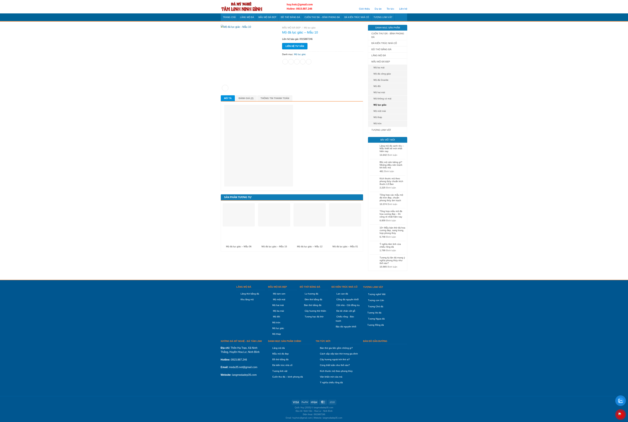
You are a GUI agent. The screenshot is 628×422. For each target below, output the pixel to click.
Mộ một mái (380, 111)
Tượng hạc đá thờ (313, 316)
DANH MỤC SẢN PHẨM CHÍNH (284, 341)
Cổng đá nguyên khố (347, 299)
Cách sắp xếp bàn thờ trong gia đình (339, 353)
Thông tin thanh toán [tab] (275, 98)
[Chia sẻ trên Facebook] (285, 61)
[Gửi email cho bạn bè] (297, 61)
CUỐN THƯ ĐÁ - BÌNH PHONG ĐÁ (387, 35)
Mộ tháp (378, 117)
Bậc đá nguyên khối (346, 326)
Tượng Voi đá (374, 312)
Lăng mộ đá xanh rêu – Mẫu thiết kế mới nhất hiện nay (392, 148)
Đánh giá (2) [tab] (246, 98)
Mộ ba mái (379, 67)
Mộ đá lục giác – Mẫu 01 (345, 246)
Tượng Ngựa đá (376, 318)
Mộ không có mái (382, 98)
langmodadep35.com (244, 374)
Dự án (378, 8)
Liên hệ (403, 8)
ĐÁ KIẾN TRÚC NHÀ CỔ (356, 17)
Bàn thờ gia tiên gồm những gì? (336, 348)
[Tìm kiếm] (403, 17)
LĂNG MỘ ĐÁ (247, 17)
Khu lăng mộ (247, 299)
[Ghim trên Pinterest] (302, 61)
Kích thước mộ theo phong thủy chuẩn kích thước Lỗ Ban (391, 181)
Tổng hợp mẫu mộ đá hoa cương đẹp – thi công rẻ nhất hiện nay (391, 214)
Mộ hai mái (379, 92)
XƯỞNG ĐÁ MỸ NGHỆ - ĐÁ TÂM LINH (241, 341)
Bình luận (388, 155)
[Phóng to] (225, 88)
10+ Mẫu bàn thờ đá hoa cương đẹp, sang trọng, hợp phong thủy (392, 230)
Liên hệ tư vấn (295, 46)
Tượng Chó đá (375, 306)
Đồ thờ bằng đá (280, 359)
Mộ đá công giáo (382, 73)
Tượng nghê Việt (376, 294)
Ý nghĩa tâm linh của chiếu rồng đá (390, 245)
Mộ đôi (377, 86)
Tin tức (390, 8)
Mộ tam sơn (279, 293)
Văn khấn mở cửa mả (331, 376)
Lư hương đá (311, 293)
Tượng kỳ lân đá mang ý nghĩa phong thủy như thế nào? (392, 260)
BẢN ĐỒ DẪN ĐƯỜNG (375, 341)
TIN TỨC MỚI (323, 341)
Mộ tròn (378, 123)
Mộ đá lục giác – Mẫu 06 (239, 246)
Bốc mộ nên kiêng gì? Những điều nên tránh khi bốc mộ (391, 165)
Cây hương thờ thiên (315, 311)
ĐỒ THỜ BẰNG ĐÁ (290, 17)
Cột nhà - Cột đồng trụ (348, 305)
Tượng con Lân (375, 300)
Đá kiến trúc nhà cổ (282, 365)
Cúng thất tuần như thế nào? (335, 365)
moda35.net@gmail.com (243, 367)
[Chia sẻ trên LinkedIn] (308, 61)
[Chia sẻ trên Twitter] (291, 61)
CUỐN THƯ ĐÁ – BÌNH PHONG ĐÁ (322, 17)
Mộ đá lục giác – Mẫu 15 (274, 246)
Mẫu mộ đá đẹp (280, 353)
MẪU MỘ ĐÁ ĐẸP (267, 17)
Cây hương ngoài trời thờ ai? (335, 359)
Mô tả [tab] (228, 98)
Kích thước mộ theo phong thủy (336, 371)
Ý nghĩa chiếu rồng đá (331, 382)
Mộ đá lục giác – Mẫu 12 (310, 246)
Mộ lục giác (380, 104)
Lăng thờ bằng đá (250, 293)
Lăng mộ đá (278, 348)
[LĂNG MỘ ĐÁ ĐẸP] (250, 6)
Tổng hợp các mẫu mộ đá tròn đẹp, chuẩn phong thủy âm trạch (391, 198)
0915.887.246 (239, 359)
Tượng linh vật (279, 371)
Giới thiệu (364, 8)
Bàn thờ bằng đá (312, 305)
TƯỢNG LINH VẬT (383, 17)
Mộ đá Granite (381, 80)
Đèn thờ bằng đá (313, 299)
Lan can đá (342, 293)
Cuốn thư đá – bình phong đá (287, 376)
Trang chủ (229, 17)
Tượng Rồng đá (375, 325)
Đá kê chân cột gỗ (345, 311)
